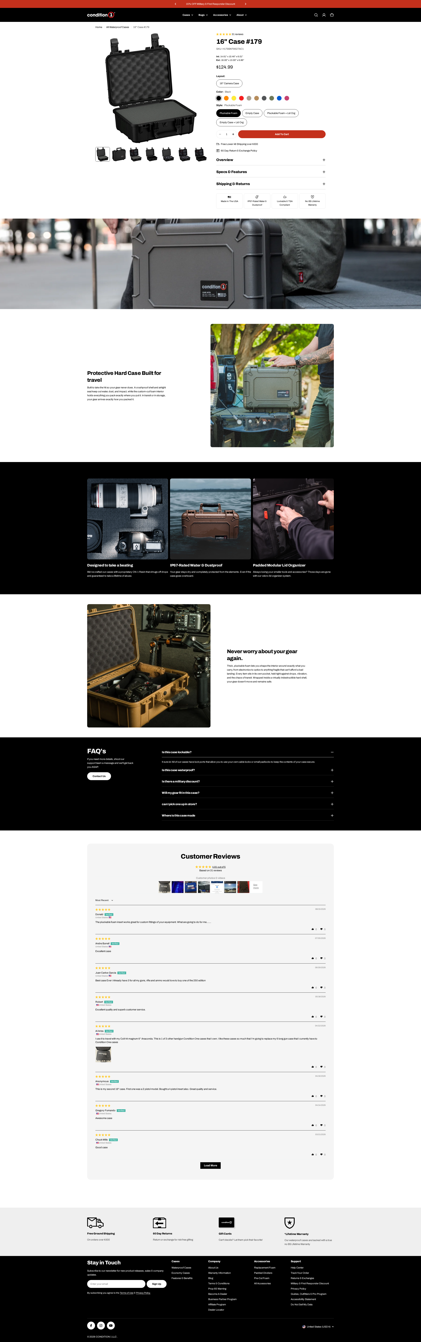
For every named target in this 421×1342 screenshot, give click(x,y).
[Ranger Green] (271, 98)
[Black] (218, 98)
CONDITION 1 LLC (106, 1336)
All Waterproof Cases (117, 27)
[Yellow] (233, 98)
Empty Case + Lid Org (232, 122)
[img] (102, 909)
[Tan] (249, 98)
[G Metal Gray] (264, 98)
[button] (175, 4)
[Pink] (286, 98)
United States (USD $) (319, 1326)
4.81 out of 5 (219, 867)
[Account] (324, 15)
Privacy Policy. (143, 1293)
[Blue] (279, 98)
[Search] (316, 15)
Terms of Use (126, 1293)
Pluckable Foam (228, 113)
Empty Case (252, 113)
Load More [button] (210, 1165)
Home (98, 27)
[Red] (241, 98)
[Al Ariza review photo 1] (103, 1054)
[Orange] (226, 98)
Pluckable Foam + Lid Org (281, 113)
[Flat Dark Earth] (256, 98)
